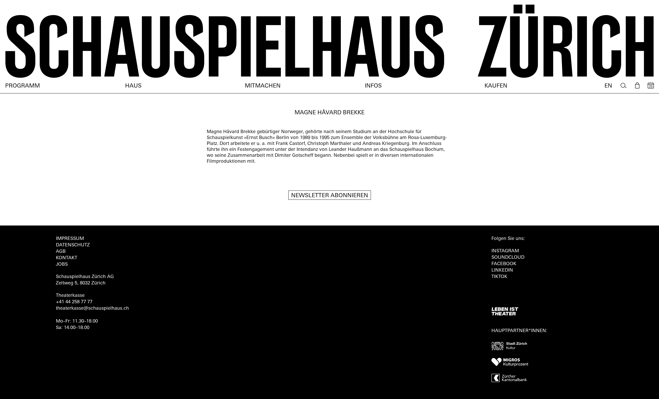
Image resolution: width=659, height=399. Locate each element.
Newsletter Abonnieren (329, 196)
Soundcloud (507, 257)
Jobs (62, 264)
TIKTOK (499, 277)
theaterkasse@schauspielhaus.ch (92, 308)
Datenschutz (73, 245)
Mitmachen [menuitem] (263, 86)
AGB (61, 251)
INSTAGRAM (505, 251)
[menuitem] (623, 85)
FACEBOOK (503, 264)
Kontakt (66, 258)
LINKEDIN (502, 270)
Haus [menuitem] (133, 86)
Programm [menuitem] (22, 86)
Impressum (70, 239)
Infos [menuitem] (373, 86)
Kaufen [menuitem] (495, 86)
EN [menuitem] (608, 86)
